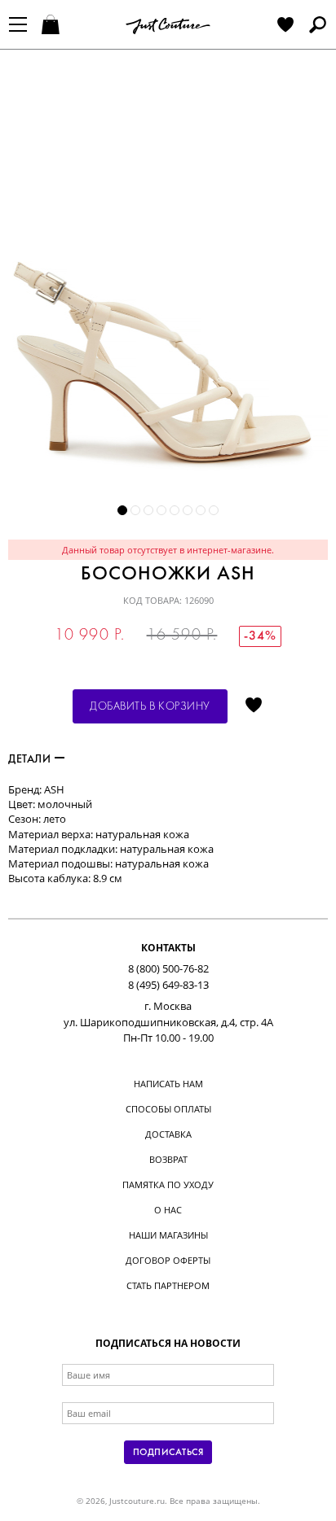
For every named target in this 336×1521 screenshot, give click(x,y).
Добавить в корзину (150, 706)
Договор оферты (168, 1260)
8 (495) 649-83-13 (168, 984)
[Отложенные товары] (285, 26)
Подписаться (168, 1453)
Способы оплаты (168, 1109)
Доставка (168, 1134)
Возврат (168, 1159)
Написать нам (168, 1083)
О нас (168, 1210)
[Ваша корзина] (52, 26)
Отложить (253, 706)
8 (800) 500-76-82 (168, 968)
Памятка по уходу (168, 1184)
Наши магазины (168, 1235)
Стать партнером (168, 1285)
